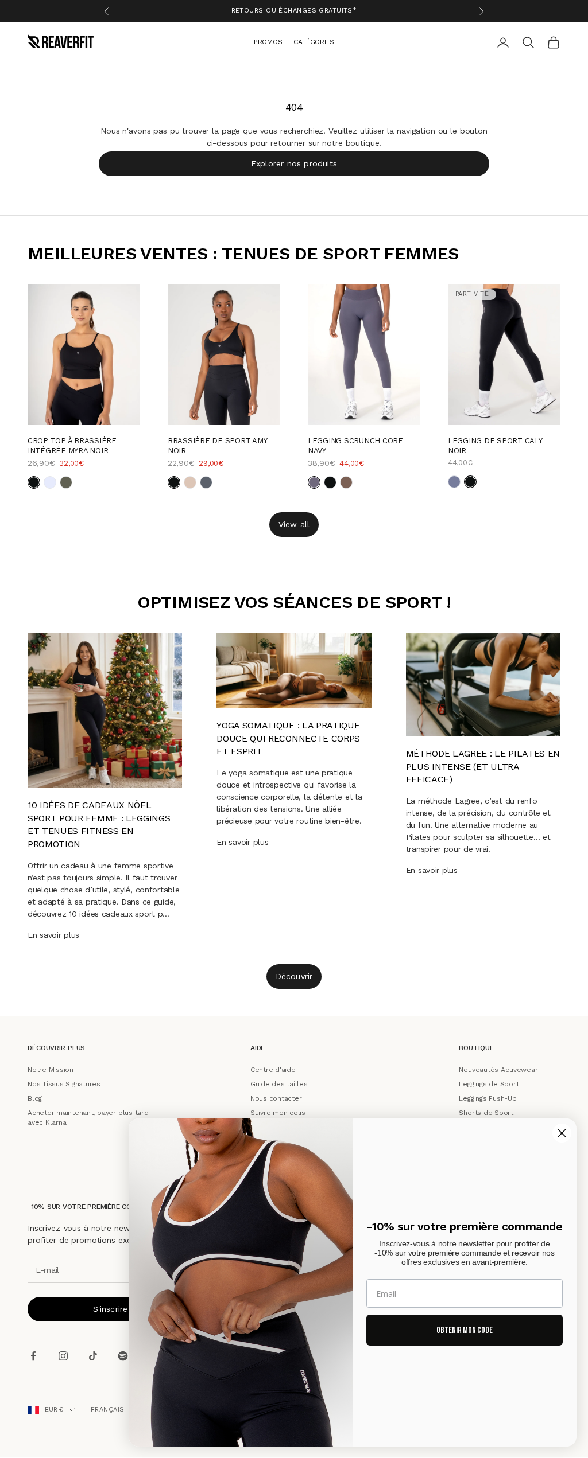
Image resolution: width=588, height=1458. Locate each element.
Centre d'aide (273, 1070)
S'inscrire (110, 1308)
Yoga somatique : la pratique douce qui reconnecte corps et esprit (288, 738)
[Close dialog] (562, 1133)
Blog (35, 1098)
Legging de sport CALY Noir (495, 445)
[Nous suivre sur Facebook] (33, 1356)
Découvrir (294, 976)
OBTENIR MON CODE (464, 1330)
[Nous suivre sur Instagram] (63, 1356)
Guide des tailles (279, 1084)
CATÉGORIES (313, 41)
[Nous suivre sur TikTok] (93, 1356)
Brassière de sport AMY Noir (217, 445)
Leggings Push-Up (487, 1098)
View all (294, 523)
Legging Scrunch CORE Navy (355, 445)
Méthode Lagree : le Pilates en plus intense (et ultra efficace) (483, 767)
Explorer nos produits (294, 162)
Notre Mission (51, 1070)
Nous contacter (276, 1098)
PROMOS (268, 41)
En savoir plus (53, 934)
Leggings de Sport (489, 1084)
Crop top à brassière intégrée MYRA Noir (72, 445)
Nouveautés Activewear (498, 1070)
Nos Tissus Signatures (64, 1084)
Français (108, 1409)
